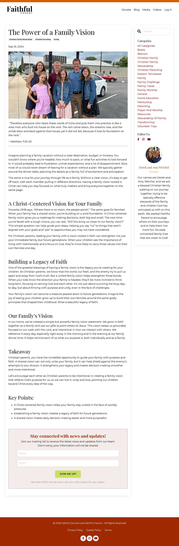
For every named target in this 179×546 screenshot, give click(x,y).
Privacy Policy (75, 530)
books (141, 49)
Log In (168, 9)
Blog (137, 9)
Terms (107, 530)
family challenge (148, 82)
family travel (145, 86)
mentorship (144, 102)
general (142, 94)
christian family (147, 57)
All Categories (146, 45)
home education (148, 98)
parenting (143, 106)
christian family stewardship (20, 39)
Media (146, 9)
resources (143, 114)
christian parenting (43, 39)
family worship (147, 90)
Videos (157, 9)
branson (142, 53)
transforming (146, 122)
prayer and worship (150, 110)
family (56, 39)
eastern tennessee (149, 74)
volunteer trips (147, 126)
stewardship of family (151, 118)
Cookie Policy (93, 530)
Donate (126, 9)
